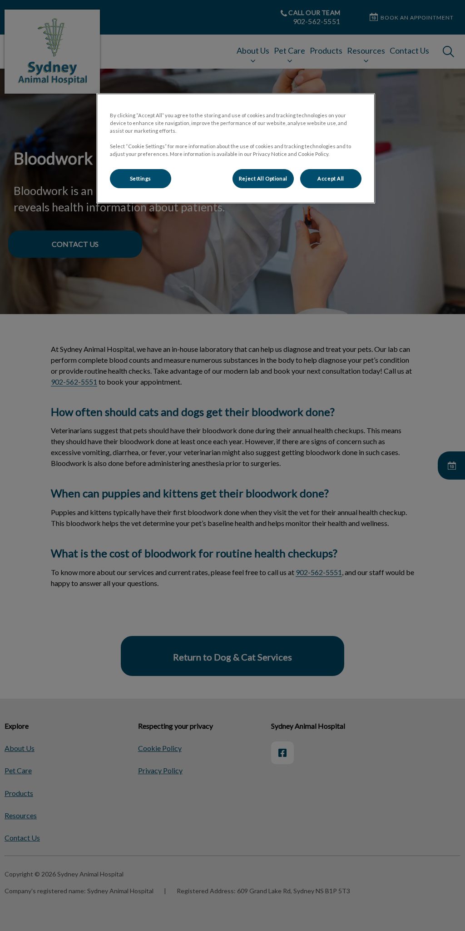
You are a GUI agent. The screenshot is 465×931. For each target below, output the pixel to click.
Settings (141, 178)
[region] (235, 148)
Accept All (330, 178)
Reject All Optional (263, 178)
